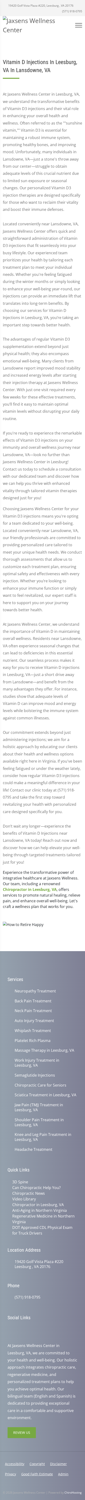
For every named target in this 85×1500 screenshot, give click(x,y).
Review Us (21, 1432)
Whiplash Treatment (33, 1030)
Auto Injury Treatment (34, 1020)
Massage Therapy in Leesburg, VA (44, 1050)
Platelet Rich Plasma (33, 1040)
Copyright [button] (37, 1464)
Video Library (24, 1199)
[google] (10, 1330)
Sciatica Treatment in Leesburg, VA (45, 1095)
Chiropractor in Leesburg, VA (30, 889)
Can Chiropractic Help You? (36, 1187)
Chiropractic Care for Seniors (40, 1085)
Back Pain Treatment (33, 1001)
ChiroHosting (73, 1493)
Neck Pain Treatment (33, 1010)
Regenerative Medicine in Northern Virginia (43, 1218)
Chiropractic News (28, 1193)
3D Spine (20, 1182)
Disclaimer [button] (58, 1464)
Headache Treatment (33, 1149)
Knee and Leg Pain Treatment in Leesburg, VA (43, 1137)
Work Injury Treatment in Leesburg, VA (37, 1063)
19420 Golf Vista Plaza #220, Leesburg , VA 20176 (40, 6)
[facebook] (20, 1330)
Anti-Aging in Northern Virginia (39, 1210)
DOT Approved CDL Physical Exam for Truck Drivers (42, 1230)
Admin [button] (63, 1474)
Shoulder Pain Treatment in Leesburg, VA (39, 1122)
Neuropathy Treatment (35, 991)
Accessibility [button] (14, 1464)
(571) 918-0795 (71, 11)
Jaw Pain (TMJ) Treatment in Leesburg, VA (39, 1107)
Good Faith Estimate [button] (37, 1474)
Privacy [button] (10, 1474)
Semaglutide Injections (35, 1075)
